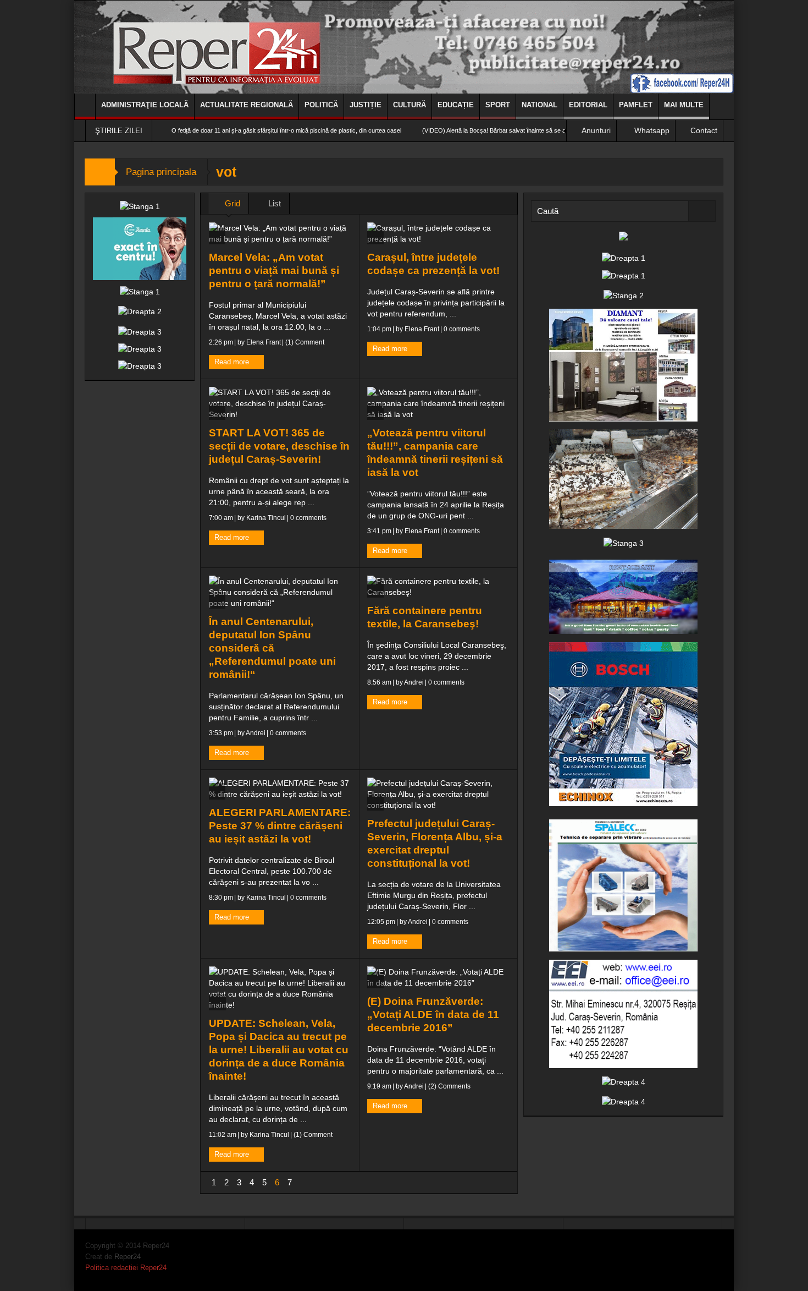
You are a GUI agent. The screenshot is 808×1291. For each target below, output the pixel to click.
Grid (231, 203)
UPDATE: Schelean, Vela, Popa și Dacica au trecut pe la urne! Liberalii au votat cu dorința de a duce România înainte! (278, 1050)
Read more (232, 362)
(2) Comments (449, 1086)
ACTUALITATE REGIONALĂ (246, 105)
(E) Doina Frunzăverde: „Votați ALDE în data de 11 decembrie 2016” (433, 1014)
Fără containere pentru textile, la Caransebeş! (424, 617)
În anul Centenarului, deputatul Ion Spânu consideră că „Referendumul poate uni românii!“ (272, 648)
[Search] (702, 211)
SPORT (497, 105)
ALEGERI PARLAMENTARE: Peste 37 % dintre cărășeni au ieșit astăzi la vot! (280, 826)
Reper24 (127, 1256)
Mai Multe (684, 105)
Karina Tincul (266, 518)
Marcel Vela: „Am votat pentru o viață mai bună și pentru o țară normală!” (274, 270)
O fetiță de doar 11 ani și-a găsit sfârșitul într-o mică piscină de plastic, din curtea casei (237, 130)
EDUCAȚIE (456, 105)
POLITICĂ (321, 105)
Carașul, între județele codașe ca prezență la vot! (433, 263)
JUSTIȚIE (365, 105)
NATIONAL (539, 105)
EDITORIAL (588, 105)
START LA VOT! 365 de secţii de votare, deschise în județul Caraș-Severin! (279, 446)
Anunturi (596, 130)
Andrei (255, 733)
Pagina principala (161, 172)
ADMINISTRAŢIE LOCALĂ (145, 105)
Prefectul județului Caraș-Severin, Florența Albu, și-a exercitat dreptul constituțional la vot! (434, 843)
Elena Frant (263, 342)
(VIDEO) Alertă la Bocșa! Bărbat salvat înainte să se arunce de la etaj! (465, 130)
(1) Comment (304, 342)
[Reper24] (404, 46)
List (273, 203)
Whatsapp (651, 130)
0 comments (461, 329)
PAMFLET (635, 105)
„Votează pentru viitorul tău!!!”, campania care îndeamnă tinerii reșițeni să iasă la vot (435, 452)
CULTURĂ (409, 105)
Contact (703, 130)
